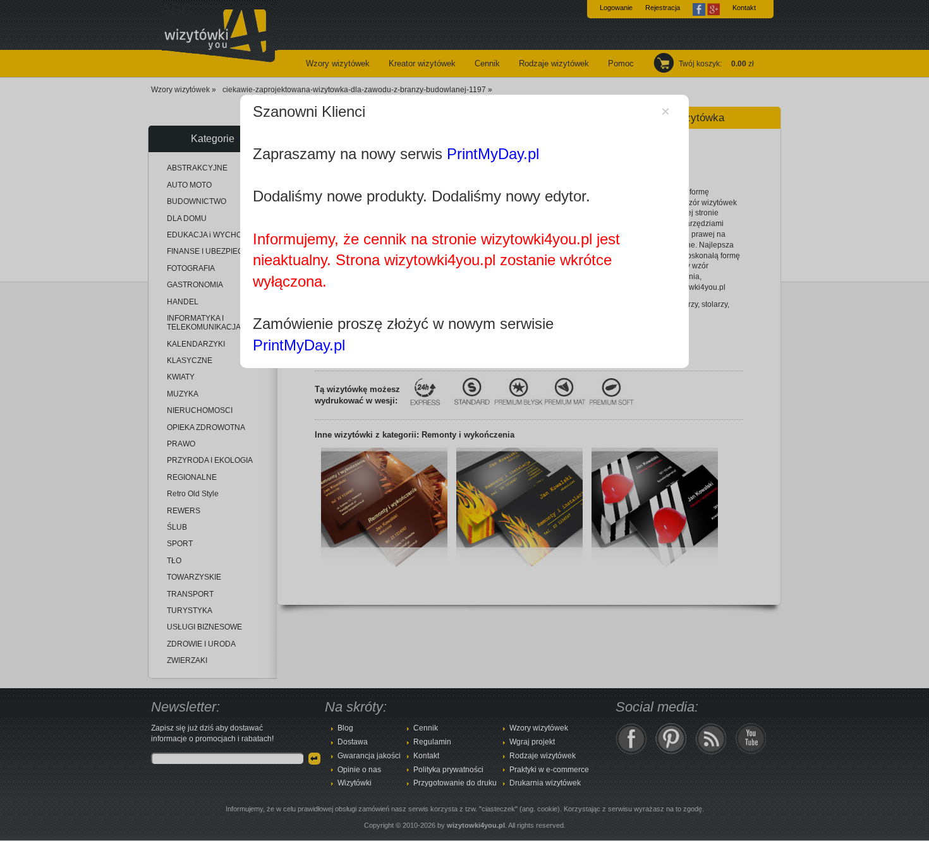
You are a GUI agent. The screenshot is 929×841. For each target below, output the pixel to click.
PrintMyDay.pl (493, 153)
